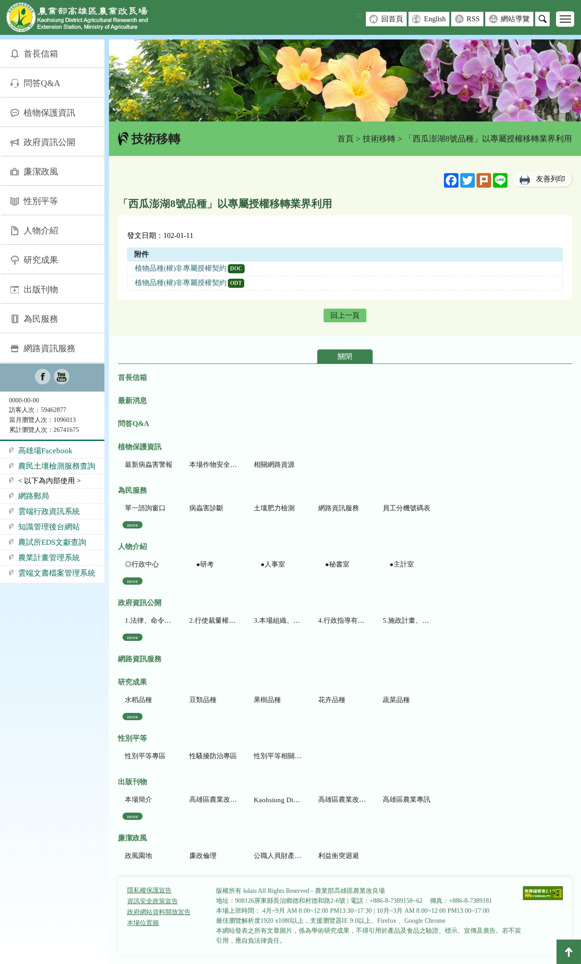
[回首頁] (84, 19)
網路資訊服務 (49, 348)
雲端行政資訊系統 (49, 511)
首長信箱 (41, 53)
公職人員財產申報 (277, 855)
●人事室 (269, 564)
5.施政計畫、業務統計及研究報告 (406, 620)
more (132, 525)
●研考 (201, 564)
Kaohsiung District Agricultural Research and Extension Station (277, 800)
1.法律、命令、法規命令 (148, 620)
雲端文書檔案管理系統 (56, 573)
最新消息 (132, 400)
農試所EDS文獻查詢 (52, 542)
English (435, 19)
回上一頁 (344, 315)
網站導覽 (515, 19)
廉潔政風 (41, 171)
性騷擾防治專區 (213, 756)
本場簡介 (138, 799)
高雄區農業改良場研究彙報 (213, 799)
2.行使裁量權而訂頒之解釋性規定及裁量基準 (213, 620)
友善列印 (550, 179)
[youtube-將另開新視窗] (61, 377)
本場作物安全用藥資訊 (213, 464)
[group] (345, 80)
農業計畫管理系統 (49, 557)
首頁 (345, 138)
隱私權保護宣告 (149, 890)
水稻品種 (138, 699)
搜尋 (542, 19)
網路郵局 (33, 496)
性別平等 (41, 201)
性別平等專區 (145, 756)
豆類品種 (203, 699)
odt (236, 283)
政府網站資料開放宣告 (159, 912)
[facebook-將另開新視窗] (42, 377)
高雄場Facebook (45, 450)
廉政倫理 (203, 855)
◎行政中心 (142, 564)
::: (359, 15)
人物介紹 (41, 230)
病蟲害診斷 (206, 508)
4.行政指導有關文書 (342, 620)
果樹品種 (267, 699)
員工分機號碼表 (406, 508)
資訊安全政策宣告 (152, 901)
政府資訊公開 (49, 142)
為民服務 (41, 319)
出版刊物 (41, 289)
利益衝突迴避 (338, 855)
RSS (473, 19)
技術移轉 (379, 138)
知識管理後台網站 (49, 527)
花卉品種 (331, 699)
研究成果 (41, 260)
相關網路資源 (274, 464)
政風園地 (138, 855)
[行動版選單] (565, 19)
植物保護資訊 (49, 112)
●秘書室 (334, 564)
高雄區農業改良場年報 (342, 799)
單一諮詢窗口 (145, 508)
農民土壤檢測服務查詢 (56, 466)
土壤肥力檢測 (274, 508)
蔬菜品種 (396, 699)
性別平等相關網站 (277, 756)
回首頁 (392, 19)
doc (236, 269)
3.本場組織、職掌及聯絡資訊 (277, 620)
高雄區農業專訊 (406, 799)
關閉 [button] (345, 356)
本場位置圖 (143, 923)
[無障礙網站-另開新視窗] (543, 894)
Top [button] (568, 952)
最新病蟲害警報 (148, 464)
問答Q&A (42, 83)
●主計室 (398, 564)
